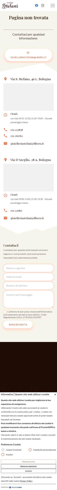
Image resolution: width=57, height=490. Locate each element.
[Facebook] (37, 5)
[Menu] (53, 5)
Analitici (9, 454)
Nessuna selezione (28, 466)
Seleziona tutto (28, 462)
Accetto (28, 471)
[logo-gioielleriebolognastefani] (10, 5)
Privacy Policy (26, 481)
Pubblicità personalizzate (44, 450)
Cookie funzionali (13, 450)
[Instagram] (43, 5)
